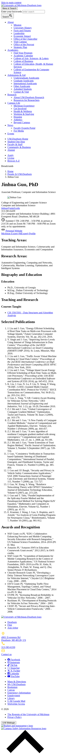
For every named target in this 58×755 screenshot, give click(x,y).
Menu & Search (9, 8)
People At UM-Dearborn (19, 174)
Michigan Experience (24, 105)
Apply (10, 155)
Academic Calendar (23, 55)
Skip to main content (11, 2)
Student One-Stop (16, 141)
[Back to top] (24, 752)
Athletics (18, 119)
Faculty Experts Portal (24, 128)
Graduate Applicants (24, 80)
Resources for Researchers (26, 100)
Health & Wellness (23, 111)
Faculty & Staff (14, 144)
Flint (9, 625)
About (10, 22)
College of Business (23, 61)
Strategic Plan (20, 47)
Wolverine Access (16, 704)
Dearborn (12, 622)
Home (10, 171)
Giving (10, 158)
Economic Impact (22, 36)
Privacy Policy (14, 717)
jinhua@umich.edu (10, 208)
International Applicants (25, 83)
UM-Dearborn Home (17, 139)
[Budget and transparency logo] (17, 725)
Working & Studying (24, 114)
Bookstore (12, 687)
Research (11, 94)
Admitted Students (23, 89)
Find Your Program (23, 53)
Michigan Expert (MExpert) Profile (18, 233)
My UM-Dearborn (16, 684)
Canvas (11, 690)
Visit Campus (20, 41)
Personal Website (14, 230)
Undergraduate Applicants (26, 78)
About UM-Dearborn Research (29, 97)
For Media (19, 130)
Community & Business (19, 147)
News (10, 125)
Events (10, 133)
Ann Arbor (12, 627)
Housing (18, 117)
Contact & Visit (21, 92)
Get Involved (20, 108)
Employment (13, 695)
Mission (17, 25)
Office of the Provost (24, 44)
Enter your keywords (11, 11)
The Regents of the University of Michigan (28, 714)
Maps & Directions (16, 681)
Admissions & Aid (16, 75)
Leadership (19, 33)
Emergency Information (19, 692)
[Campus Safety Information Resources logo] (23, 728)
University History (23, 27)
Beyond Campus (22, 122)
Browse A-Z (13, 161)
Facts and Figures (22, 30)
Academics (12, 50)
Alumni (11, 150)
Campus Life (13, 103)
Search (7, 15)
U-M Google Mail (16, 701)
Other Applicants (22, 86)
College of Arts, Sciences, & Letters (31, 58)
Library (11, 698)
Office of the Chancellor (25, 39)
